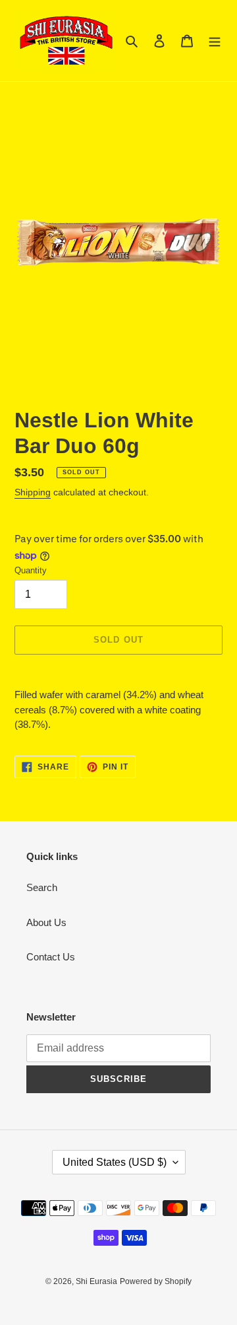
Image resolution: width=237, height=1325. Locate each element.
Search (41, 887)
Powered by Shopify (156, 1281)
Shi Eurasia (96, 1281)
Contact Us (50, 956)
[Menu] (214, 40)
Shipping (32, 492)
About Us (46, 922)
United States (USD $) (115, 1162)
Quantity (30, 570)
